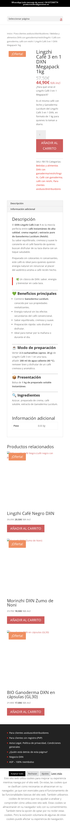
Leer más (56, 773)
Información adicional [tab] (22, 209)
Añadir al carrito (49, 146)
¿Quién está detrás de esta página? (28, 752)
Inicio (9, 33)
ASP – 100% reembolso (21, 761)
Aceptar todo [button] (17, 773)
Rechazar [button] (32, 773)
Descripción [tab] (16, 203)
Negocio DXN (16, 756)
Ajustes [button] (45, 773)
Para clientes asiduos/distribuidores (31, 33)
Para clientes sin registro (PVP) (25, 737)
